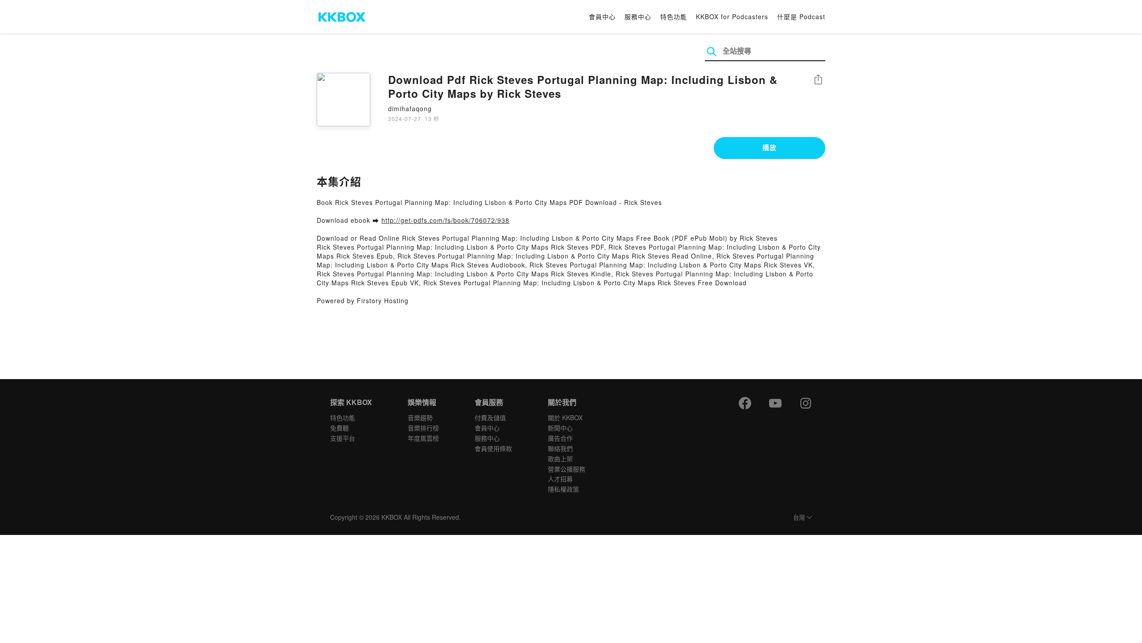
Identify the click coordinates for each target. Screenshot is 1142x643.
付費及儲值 (490, 417)
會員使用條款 (493, 448)
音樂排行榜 (423, 427)
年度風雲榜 (423, 438)
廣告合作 (560, 438)
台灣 (799, 517)
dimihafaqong (410, 108)
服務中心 (638, 16)
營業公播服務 (566, 468)
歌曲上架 (560, 458)
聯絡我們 (560, 448)
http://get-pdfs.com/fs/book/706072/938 (445, 220)
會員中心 (602, 16)
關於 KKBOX (565, 417)
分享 (818, 80)
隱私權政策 (563, 488)
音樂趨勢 (420, 417)
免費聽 (339, 427)
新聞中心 (560, 427)
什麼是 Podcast (801, 16)
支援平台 (342, 438)
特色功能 (673, 16)
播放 (769, 147)
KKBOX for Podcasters (732, 16)
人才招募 (560, 478)
